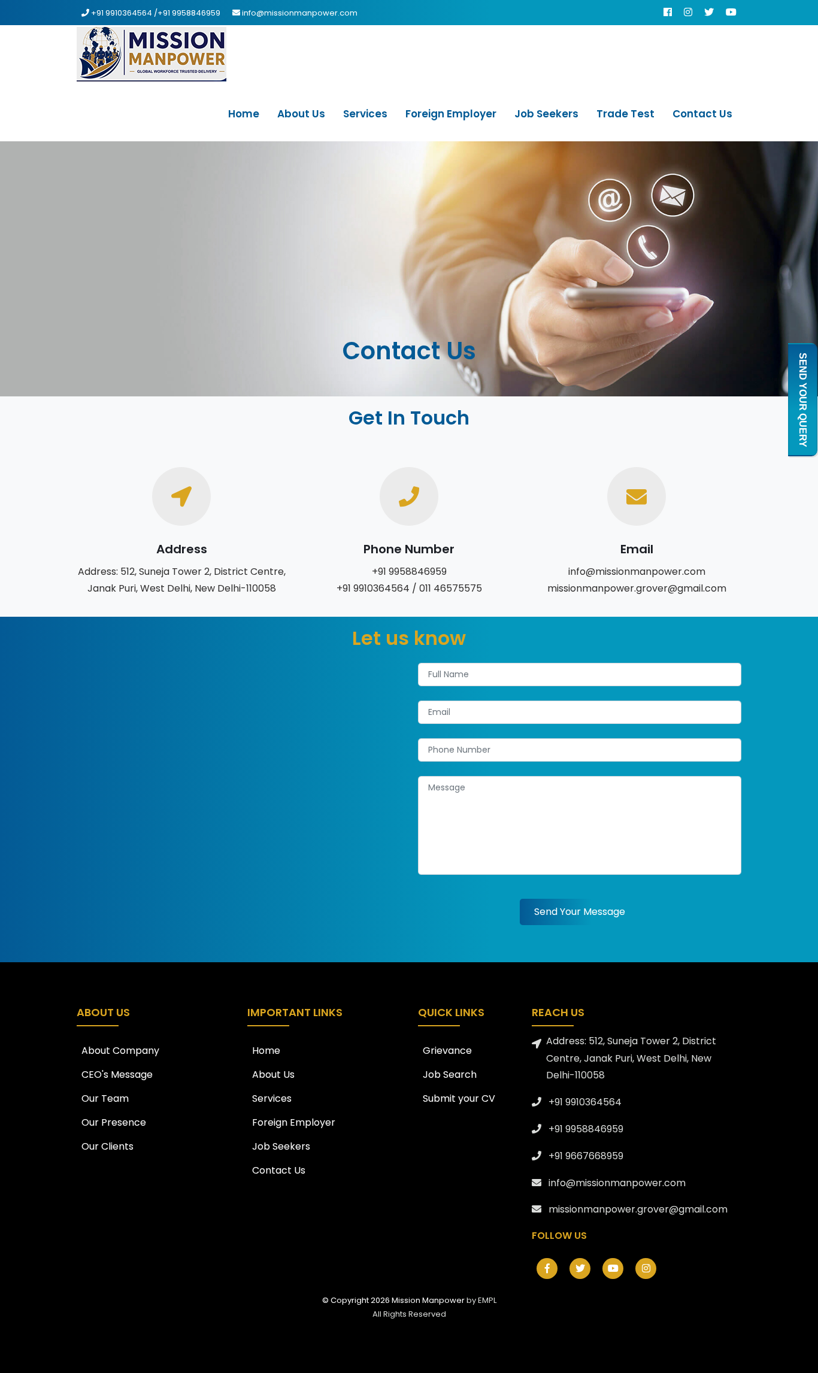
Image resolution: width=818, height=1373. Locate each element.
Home (266, 1050)
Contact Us (278, 1170)
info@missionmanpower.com (300, 13)
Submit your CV (459, 1098)
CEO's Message (117, 1074)
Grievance (447, 1050)
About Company (120, 1050)
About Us (273, 1074)
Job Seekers (281, 1146)
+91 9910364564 (122, 13)
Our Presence (113, 1122)
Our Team (105, 1098)
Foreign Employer (293, 1122)
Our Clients (107, 1146)
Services (272, 1098)
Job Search (450, 1074)
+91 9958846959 (188, 13)
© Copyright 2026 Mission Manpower (394, 1300)
